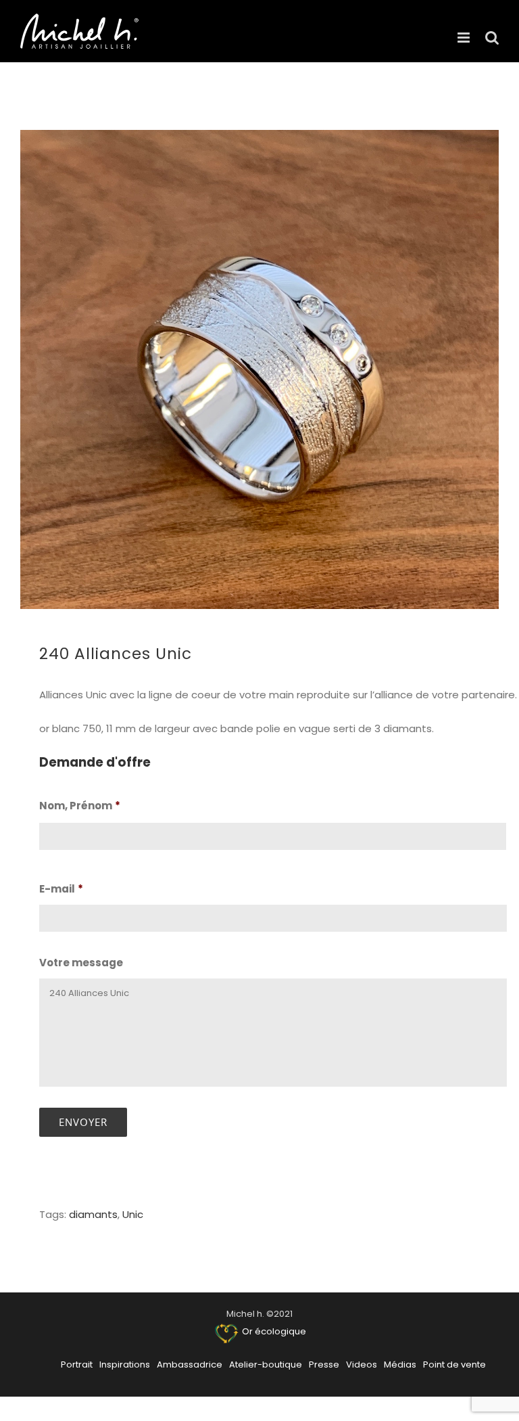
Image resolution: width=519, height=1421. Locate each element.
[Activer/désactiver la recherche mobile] (492, 37)
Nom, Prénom (79, 806)
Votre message (81, 963)
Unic (132, 1214)
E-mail (61, 889)
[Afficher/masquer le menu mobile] (465, 37)
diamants (93, 1214)
